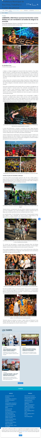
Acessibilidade (34, 5)
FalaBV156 (20, 388)
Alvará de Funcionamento (30, 395)
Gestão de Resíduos (9, 420)
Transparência (31, 10)
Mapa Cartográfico (9, 423)
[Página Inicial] (14, 4)
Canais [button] (21, 10)
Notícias (10, 10)
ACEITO (20, 435)
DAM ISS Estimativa (28, 400)
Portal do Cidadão (37, 10)
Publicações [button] (26, 10)
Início (3, 10)
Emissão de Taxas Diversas (10, 419)
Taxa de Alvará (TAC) (28, 416)
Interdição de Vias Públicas (10, 422)
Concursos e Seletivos (15, 10)
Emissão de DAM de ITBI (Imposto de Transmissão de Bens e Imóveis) (10, 416)
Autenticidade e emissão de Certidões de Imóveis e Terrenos (10, 400)
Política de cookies (23, 431)
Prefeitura (7, 10)
